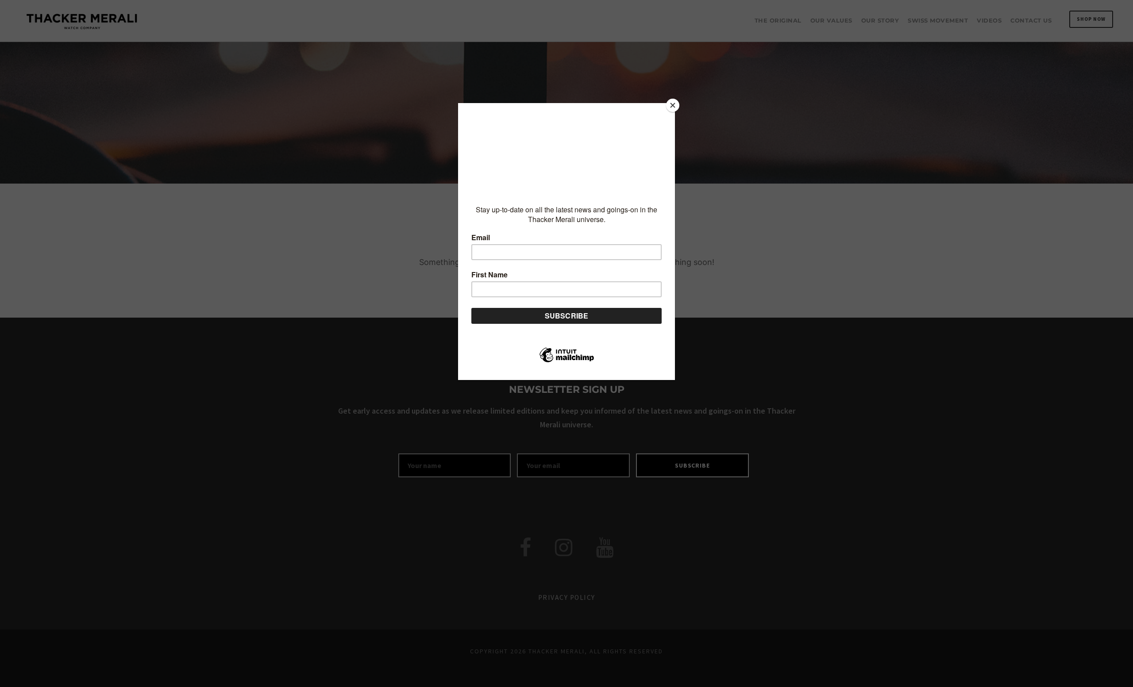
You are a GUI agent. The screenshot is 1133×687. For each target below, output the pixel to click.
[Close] (672, 105)
